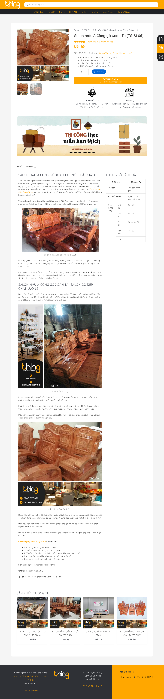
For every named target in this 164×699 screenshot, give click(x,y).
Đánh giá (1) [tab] (30, 166)
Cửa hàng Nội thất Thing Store (32, 541)
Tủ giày (94, 12)
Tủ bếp (51, 12)
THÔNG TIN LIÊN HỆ (92, 686)
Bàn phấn (108, 12)
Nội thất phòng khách (111, 30)
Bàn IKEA (38, 12)
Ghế (84, 12)
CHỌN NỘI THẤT (92, 30)
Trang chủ (78, 30)
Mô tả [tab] (19, 166)
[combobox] (93, 4)
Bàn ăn (73, 12)
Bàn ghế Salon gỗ (130, 30)
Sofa (61, 12)
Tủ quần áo (124, 12)
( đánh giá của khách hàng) (99, 41)
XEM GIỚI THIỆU (31, 690)
